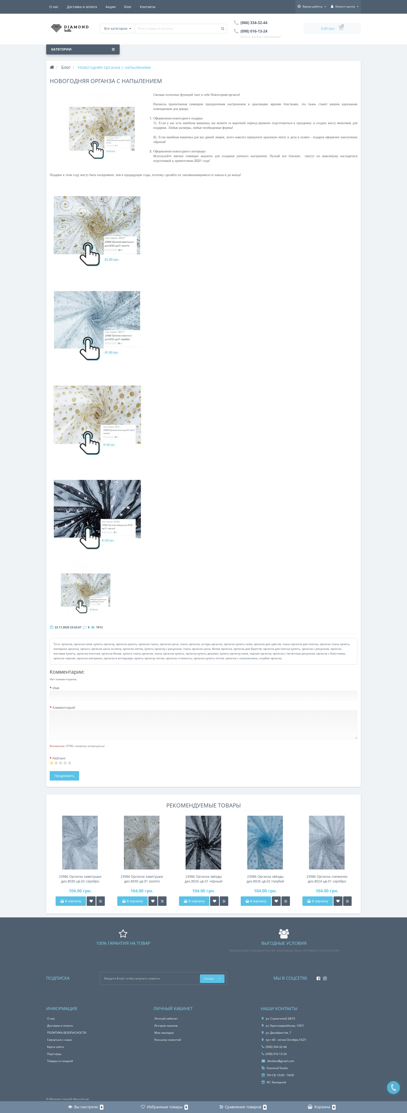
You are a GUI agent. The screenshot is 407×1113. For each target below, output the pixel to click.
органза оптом (133, 649)
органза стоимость (179, 658)
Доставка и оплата (82, 6)
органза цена (169, 644)
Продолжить (64, 775)
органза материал (89, 658)
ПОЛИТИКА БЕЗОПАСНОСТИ (66, 1033)
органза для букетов (247, 649)
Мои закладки (164, 1033)
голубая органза (270, 658)
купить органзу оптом (149, 658)
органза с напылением (241, 658)
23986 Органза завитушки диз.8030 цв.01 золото (142, 878)
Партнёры (54, 1054)
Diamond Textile (277, 1068)
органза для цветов (267, 644)
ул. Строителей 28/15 (280, 1018)
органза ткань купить (335, 644)
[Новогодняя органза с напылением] (101, 127)
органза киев (83, 644)
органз (85, 649)
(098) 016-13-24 (276, 1054)
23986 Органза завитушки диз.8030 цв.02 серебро (80, 878)
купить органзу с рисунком (163, 649)
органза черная (64, 658)
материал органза (66, 649)
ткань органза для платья (300, 644)
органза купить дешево (202, 653)
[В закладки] (91, 901)
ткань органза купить (169, 653)
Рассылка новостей (167, 1040)
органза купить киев (238, 644)
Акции (111, 6)
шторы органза (211, 644)
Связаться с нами (59, 1040)
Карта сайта (55, 1047)
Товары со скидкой (60, 1061)
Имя (56, 688)
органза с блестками (330, 653)
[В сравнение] (100, 901)
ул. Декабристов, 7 (278, 1033)
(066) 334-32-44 (276, 1047)
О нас (53, 6)
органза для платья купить (281, 649)
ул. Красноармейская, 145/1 (285, 1026)
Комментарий (64, 707)
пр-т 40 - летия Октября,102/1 (286, 1040)
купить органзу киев (234, 653)
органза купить (126, 644)
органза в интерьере (118, 658)
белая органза (222, 649)
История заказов (166, 1026)
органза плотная (88, 653)
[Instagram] (324, 977)
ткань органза (190, 644)
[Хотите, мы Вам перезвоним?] (393, 1087)
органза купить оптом (209, 658)
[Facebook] (317, 977)
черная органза (260, 653)
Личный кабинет (166, 1018)
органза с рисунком (315, 649)
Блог (127, 6)
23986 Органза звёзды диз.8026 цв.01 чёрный (203, 878)
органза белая (112, 653)
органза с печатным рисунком (294, 653)
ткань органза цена (197, 649)
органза (66, 644)
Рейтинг (59, 758)
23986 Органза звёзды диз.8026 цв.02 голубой (265, 878)
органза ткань (148, 644)
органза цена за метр (106, 649)
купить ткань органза (138, 653)
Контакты (147, 6)
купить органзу (104, 644)
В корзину (72, 901)
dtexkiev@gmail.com (280, 1061)
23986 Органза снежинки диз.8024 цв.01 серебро (326, 878)
